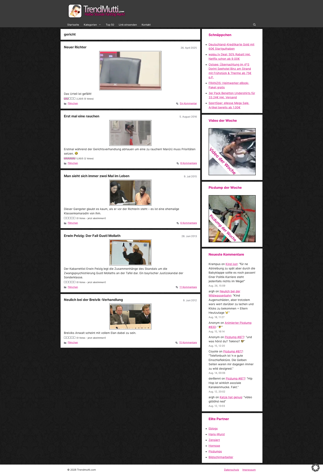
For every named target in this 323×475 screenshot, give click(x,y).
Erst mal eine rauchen (81, 116)
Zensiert (214, 440)
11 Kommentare (188, 287)
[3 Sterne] (70, 98)
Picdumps (215, 451)
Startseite (73, 24)
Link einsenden (128, 24)
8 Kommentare (188, 163)
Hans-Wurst (217, 434)
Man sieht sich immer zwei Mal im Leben (96, 176)
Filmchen (73, 103)
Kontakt (146, 24)
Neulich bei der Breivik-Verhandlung (93, 300)
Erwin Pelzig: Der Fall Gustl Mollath (92, 236)
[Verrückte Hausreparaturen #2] (232, 241)
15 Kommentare (188, 342)
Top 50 (110, 24)
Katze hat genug (231, 397)
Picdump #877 (234, 337)
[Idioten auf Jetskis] (232, 174)
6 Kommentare (188, 222)
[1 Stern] (65, 98)
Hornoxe (214, 445)
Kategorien (90, 24)
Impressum (249, 469)
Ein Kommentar (188, 103)
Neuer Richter (75, 47)
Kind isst (231, 264)
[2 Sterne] (67, 98)
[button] (254, 24)
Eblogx (213, 428)
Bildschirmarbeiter (221, 457)
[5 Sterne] (74, 98)
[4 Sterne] (72, 98)
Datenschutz (231, 469)
